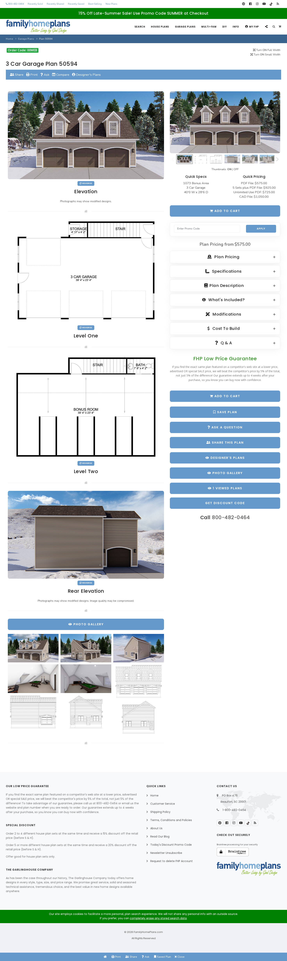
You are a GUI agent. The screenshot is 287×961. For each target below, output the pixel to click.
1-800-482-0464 (234, 810)
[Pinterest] (243, 4)
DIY (224, 26)
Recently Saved (76, 3)
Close (180, 957)
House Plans (160, 26)
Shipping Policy (160, 812)
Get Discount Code (225, 503)
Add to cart (226, 211)
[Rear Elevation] (86, 534)
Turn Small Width (266, 54)
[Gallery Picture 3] (138, 648)
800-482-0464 (16, 3)
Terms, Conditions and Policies (171, 820)
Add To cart (226, 396)
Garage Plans (185, 26)
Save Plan (226, 412)
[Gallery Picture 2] (86, 648)
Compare (62, 74)
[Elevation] (225, 122)
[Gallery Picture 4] (33, 678)
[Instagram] (257, 4)
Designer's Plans (88, 74)
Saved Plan (163, 957)
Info (236, 26)
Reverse (87, 183)
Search (140, 26)
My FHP (254, 26)
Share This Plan (227, 442)
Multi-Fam (208, 26)
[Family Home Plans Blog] (277, 4)
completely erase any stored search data (158, 918)
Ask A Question (226, 427)
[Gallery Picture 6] (138, 681)
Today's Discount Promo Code (171, 845)
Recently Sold (35, 3)
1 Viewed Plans (227, 488)
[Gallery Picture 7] (33, 712)
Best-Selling (95, 3)
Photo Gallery (227, 473)
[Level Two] (86, 407)
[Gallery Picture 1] (33, 648)
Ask (46, 74)
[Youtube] (264, 4)
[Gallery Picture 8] (86, 712)
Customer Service (162, 804)
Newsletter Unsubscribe (166, 853)
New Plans (111, 3)
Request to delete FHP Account (171, 861)
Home (9, 38)
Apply (261, 228)
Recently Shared (55, 3)
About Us (156, 828)
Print (33, 74)
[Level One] (86, 271)
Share (18, 74)
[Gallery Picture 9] (138, 717)
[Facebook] (250, 4)
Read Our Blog (159, 836)
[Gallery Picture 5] (86, 678)
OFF (236, 169)
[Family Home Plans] (38, 27)
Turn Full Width (267, 50)
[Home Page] (105, 957)
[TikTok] (270, 4)
